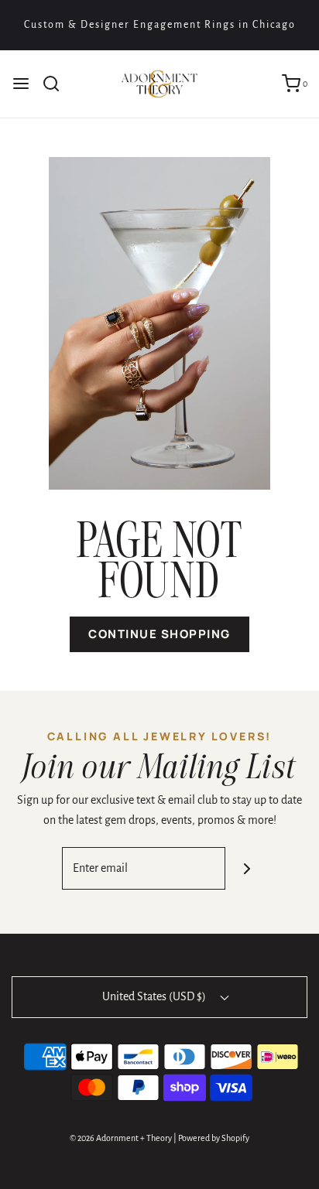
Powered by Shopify (213, 1138)
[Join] (246, 868)
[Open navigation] (21, 83)
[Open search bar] (57, 83)
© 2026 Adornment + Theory (121, 1138)
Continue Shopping (159, 634)
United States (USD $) (155, 996)
